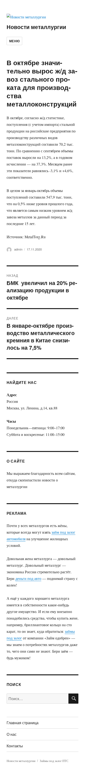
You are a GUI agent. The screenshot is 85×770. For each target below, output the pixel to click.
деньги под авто (28, 578)
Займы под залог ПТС (54, 761)
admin (18, 249)
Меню (14, 41)
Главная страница (22, 722)
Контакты (15, 746)
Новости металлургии (36, 27)
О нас (12, 734)
